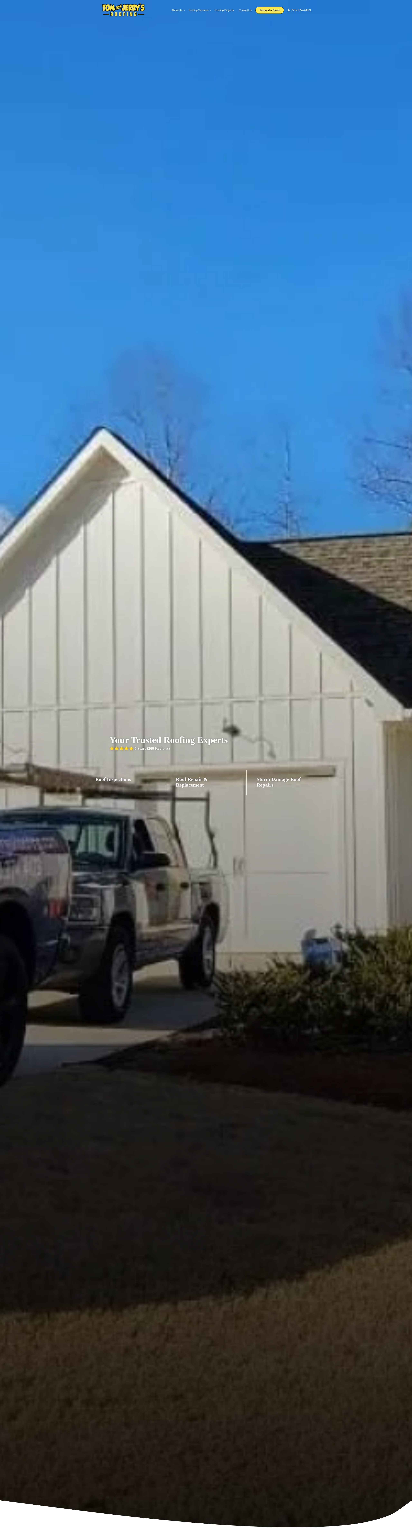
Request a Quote (269, 10)
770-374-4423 (301, 10)
